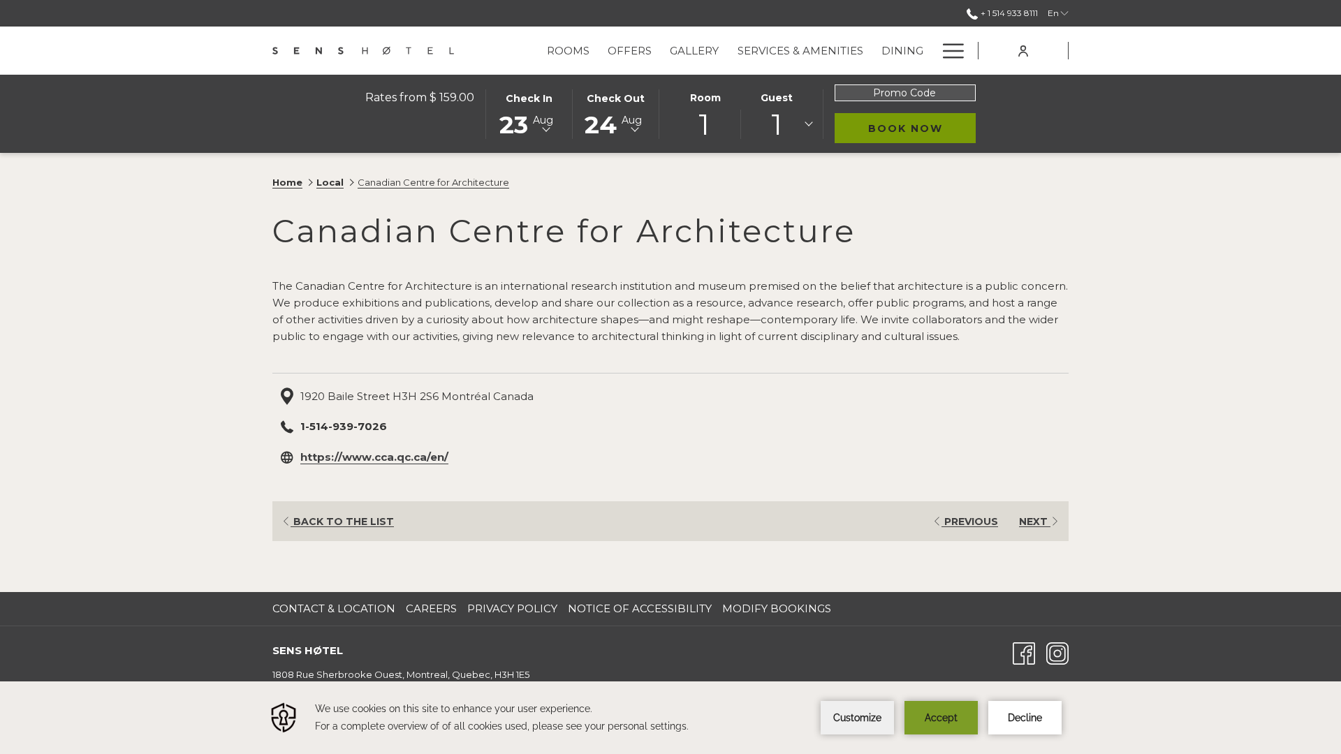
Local (330, 182)
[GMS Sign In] (1023, 50)
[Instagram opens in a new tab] (1057, 652)
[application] (670, 717)
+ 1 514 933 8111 (1009, 13)
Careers (433, 608)
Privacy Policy (512, 608)
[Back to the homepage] (363, 51)
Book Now (922, 128)
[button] (529, 113)
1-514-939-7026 (343, 426)
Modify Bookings (776, 608)
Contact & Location (333, 608)
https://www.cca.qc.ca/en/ (374, 457)
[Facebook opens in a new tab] (1024, 652)
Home (287, 182)
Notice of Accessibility (640, 608)
